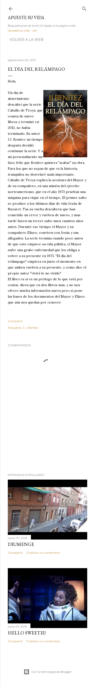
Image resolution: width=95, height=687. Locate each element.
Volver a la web (26, 39)
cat (34, 30)
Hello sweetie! (27, 633)
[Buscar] (84, 7)
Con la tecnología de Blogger (51, 672)
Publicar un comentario (43, 552)
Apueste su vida (26, 17)
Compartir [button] (15, 321)
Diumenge (21, 544)
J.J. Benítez (30, 327)
